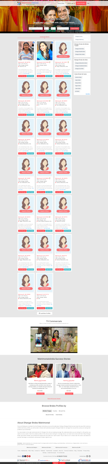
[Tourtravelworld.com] (64, 460)
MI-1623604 (27, 294)
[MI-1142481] (26, 166)
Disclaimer (79, 450)
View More (88, 93)
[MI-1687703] (26, 50)
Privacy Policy (86, 450)
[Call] (34, 42)
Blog (75, 450)
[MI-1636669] (44, 89)
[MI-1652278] (63, 166)
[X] (25, 456)
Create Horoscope (51, 452)
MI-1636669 (46, 101)
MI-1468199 (27, 139)
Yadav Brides (78, 88)
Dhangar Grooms (78, 36)
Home (19, 450)
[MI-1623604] (26, 282)
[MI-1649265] (26, 89)
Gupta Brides (78, 80)
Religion (59, 26)
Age (45, 26)
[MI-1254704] (26, 244)
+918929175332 (62, 456)
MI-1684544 (46, 178)
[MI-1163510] (44, 244)
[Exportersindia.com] (85, 460)
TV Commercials (60, 452)
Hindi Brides (59, 414)
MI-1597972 (64, 217)
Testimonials (49, 450)
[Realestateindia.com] (44, 460)
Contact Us (37, 450)
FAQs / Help (31, 450)
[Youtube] (27, 456)
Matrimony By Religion (32, 447)
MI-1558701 (64, 101)
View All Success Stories (54, 398)
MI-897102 (64, 255)
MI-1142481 (27, 178)
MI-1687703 (27, 62)
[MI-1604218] (26, 205)
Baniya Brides (78, 82)
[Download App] (87, 456)
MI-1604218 (27, 217)
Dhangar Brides (44, 37)
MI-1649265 (27, 101)
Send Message (22, 76)
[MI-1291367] (63, 128)
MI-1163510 (46, 255)
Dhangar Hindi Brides (79, 48)
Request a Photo (63, 56)
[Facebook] (23, 456)
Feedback (43, 450)
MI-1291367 (64, 139)
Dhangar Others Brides (80, 54)
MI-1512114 (46, 294)
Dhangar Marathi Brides (80, 51)
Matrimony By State (46, 447)
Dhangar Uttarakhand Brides (81, 65)
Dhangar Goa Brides (79, 68)
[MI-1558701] (63, 89)
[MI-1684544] (44, 166)
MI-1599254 (46, 217)
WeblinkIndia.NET (87, 463)
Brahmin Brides (78, 77)
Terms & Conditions (68, 450)
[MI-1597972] (63, 205)
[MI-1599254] (44, 205)
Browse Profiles (61, 3)
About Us (61, 450)
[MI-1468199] (26, 128)
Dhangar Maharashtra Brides (81, 63)
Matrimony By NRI (76, 447)
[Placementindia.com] (23, 460)
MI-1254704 (27, 255)
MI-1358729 (46, 139)
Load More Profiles (45, 313)
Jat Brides (77, 91)
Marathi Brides (50, 414)
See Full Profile (26, 73)
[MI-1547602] (44, 50)
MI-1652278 (64, 178)
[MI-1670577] (63, 50)
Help (88, 3)
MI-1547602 (46, 62)
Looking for (31, 26)
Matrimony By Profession (62, 447)
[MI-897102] (63, 244)
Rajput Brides (78, 85)
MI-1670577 (64, 62)
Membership (24, 450)
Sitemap (44, 452)
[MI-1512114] (44, 282)
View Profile (30, 76)
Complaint (55, 450)
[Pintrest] (29, 456)
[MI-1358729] (44, 128)
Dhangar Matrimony (79, 39)
